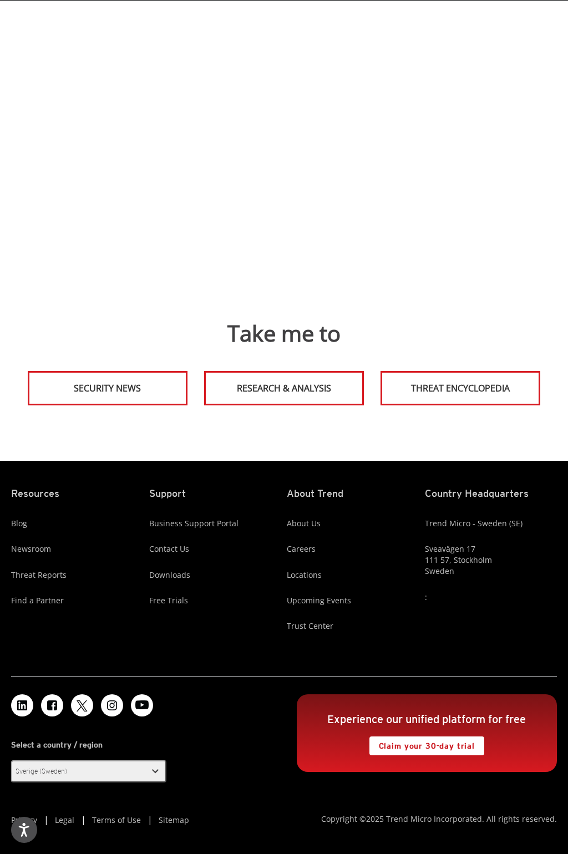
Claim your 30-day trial (422, 743)
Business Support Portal (194, 523)
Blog (19, 523)
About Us (304, 523)
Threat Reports (39, 575)
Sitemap (174, 820)
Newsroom (31, 548)
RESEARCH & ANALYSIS (284, 388)
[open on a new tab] (82, 705)
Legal (64, 820)
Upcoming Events (319, 600)
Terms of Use (116, 820)
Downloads (169, 575)
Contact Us (169, 548)
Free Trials (168, 600)
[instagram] (112, 705)
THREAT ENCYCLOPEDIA (460, 388)
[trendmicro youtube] (142, 705)
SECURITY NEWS (85, 383)
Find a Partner (37, 600)
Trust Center (310, 626)
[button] (88, 771)
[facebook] (52, 705)
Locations (304, 575)
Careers (301, 548)
